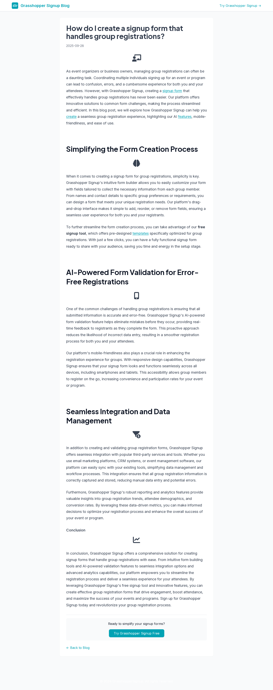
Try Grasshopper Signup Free (136, 633)
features (184, 116)
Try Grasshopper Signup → (240, 6)
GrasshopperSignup (128, 681)
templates (141, 233)
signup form (172, 91)
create (71, 116)
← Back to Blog (78, 648)
